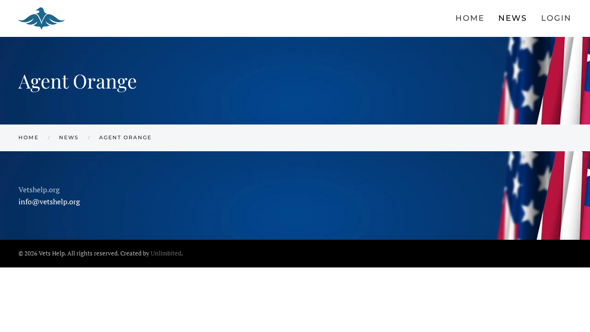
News (512, 18)
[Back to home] (42, 18)
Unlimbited (166, 253)
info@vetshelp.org (49, 201)
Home (469, 18)
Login (556, 18)
